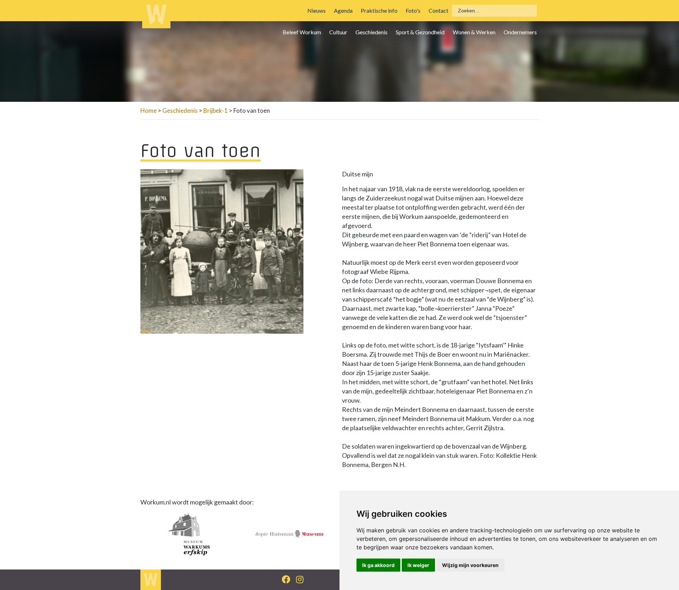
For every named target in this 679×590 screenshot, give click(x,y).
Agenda (343, 10)
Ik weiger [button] (418, 565)
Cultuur (338, 32)
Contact (438, 10)
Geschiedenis (371, 32)
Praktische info (379, 10)
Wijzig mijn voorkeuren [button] (470, 565)
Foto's (413, 10)
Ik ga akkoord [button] (378, 565)
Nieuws (316, 10)
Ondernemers (520, 32)
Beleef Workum (302, 32)
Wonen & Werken (474, 32)
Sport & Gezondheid (420, 32)
